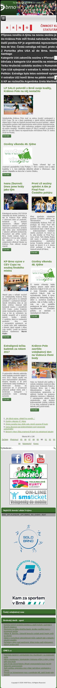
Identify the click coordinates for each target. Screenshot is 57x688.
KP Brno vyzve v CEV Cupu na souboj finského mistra (14, 266)
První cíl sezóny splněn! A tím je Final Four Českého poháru (42, 188)
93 (54, 440)
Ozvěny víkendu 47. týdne (16, 421)
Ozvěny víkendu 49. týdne (20, 144)
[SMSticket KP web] (28, 504)
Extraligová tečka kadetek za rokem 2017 (15, 348)
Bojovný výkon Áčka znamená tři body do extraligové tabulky (29, 432)
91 (46, 440)
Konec (36, 444)
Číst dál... (6, 136)
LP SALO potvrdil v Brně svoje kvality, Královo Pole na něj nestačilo (27, 90)
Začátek (5, 440)
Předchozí (14, 440)
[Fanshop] (28, 478)
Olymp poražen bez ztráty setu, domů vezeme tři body (27, 424)
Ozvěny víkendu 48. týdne (42, 263)
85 (21, 440)
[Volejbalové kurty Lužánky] (28, 488)
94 (19, 444)
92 (50, 440)
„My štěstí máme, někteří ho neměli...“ (20, 419)
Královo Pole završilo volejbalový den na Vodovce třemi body (42, 352)
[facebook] (16, 463)
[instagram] (28, 463)
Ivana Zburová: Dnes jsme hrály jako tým (14, 186)
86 (25, 440)
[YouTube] (40, 463)
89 (38, 440)
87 (29, 440)
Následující (27, 444)
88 (34, 440)
